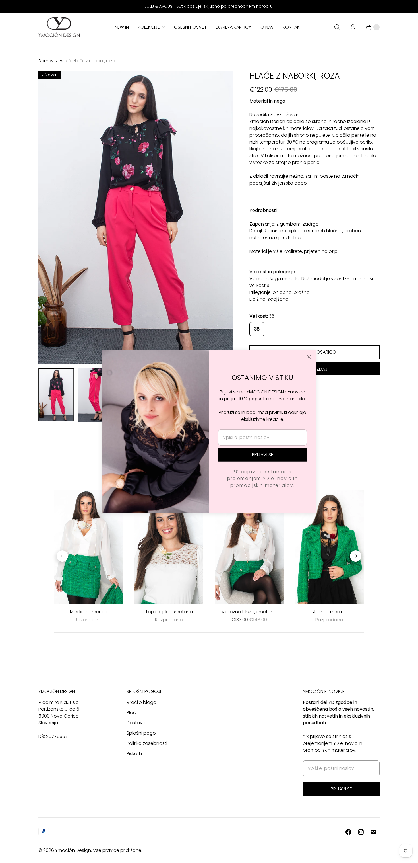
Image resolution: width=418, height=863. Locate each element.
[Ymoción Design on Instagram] (361, 832)
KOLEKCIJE (149, 27)
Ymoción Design (73, 850)
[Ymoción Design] (59, 27)
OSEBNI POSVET (190, 27)
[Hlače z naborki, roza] (135, 217)
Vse (63, 60)
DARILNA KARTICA (233, 27)
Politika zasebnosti (147, 743)
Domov (45, 60)
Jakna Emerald (329, 611)
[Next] (355, 556)
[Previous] (62, 556)
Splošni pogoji (142, 733)
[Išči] (337, 27)
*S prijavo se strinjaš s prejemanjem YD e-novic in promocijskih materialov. (262, 478)
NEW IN (122, 27)
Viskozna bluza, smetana (249, 611)
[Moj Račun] (353, 27)
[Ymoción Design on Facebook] (348, 832)
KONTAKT (292, 27)
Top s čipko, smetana (169, 611)
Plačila (134, 712)
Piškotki (134, 753)
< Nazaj (49, 75)
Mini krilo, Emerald (88, 611)
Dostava (136, 722)
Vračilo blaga (141, 702)
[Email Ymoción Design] (373, 832)
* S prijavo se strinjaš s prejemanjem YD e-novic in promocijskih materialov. (332, 743)
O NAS (267, 27)
